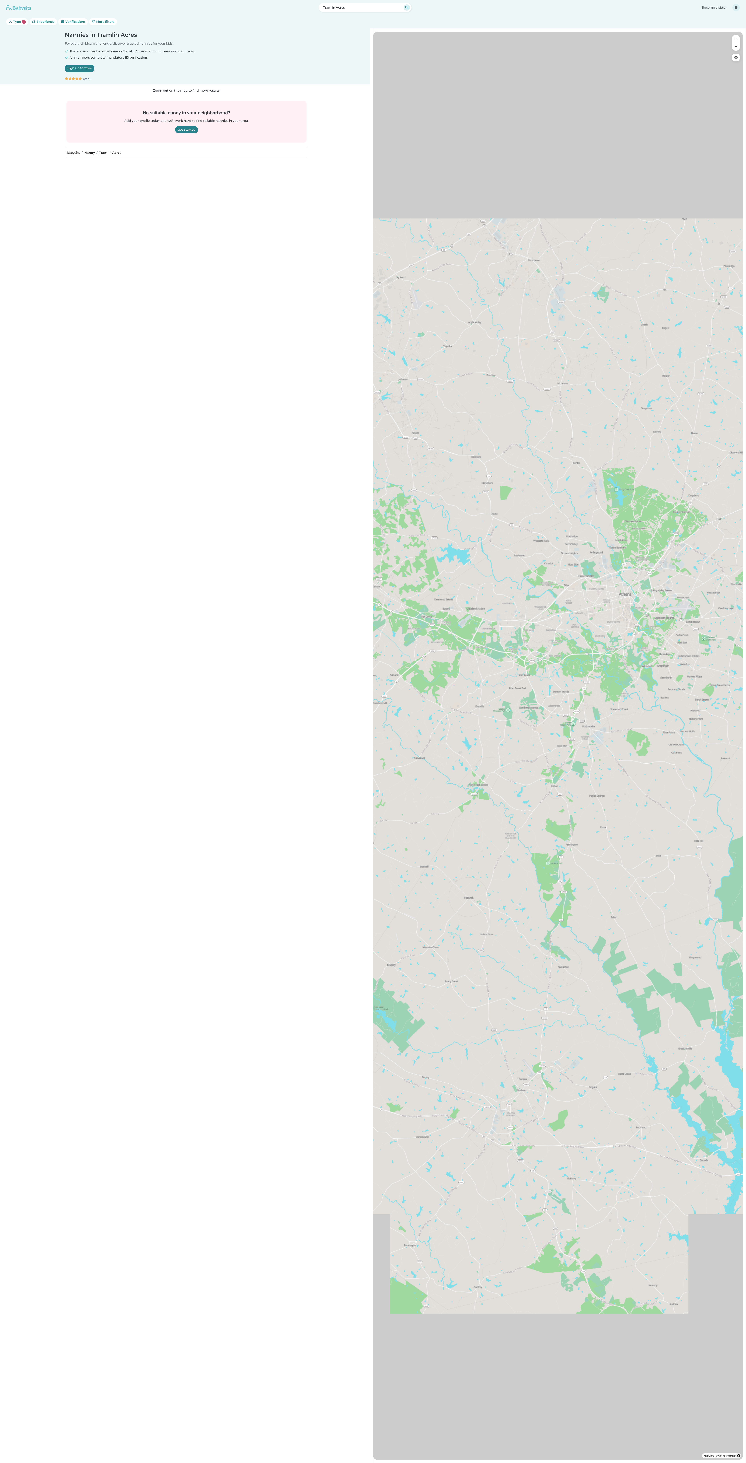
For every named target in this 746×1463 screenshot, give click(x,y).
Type (18, 22)
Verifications (74, 22)
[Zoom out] (736, 47)
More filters (104, 22)
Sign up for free (79, 68)
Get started (187, 129)
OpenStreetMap (727, 1455)
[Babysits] (18, 7)
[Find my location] (736, 57)
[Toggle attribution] (738, 1455)
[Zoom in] (736, 39)
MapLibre (709, 1455)
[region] (558, 746)
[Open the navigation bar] (736, 7)
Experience (45, 22)
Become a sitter (714, 7)
